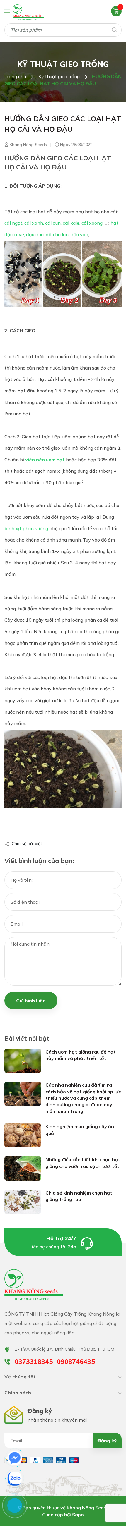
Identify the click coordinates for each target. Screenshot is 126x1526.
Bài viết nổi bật (26, 1038)
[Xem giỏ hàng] (116, 10)
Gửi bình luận (31, 1000)
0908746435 (76, 1361)
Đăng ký (107, 1440)
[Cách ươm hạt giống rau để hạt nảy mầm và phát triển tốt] (22, 1060)
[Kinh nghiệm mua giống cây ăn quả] (22, 1134)
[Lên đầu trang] (106, 1514)
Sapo (78, 1515)
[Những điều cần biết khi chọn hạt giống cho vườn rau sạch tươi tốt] (22, 1168)
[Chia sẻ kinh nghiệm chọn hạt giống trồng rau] (22, 1201)
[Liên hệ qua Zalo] (14, 1478)
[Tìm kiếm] (114, 29)
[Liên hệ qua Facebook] (14, 1458)
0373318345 (34, 1361)
